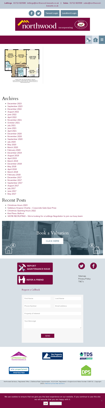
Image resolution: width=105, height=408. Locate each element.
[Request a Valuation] (95, 40)
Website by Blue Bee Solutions (55, 383)
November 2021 (15, 120)
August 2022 (13, 112)
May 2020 (12, 144)
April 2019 (12, 158)
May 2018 (12, 166)
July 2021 (12, 125)
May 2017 (12, 194)
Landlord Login (69, 13)
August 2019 (13, 155)
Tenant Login (52, 13)
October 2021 (14, 122)
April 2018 (12, 169)
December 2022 (15, 109)
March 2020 (13, 147)
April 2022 (12, 117)
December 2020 (15, 133)
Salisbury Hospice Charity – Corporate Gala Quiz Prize (32, 208)
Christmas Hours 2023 (17, 205)
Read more (56, 403)
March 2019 (13, 161)
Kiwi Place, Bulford (16, 213)
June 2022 (12, 114)
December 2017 (15, 177)
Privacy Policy (84, 279)
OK (45, 403)
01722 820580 (19, 3)
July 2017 (12, 188)
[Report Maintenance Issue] (88, 40)
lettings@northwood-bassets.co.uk (43, 3)
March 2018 (13, 172)
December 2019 (15, 153)
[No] (101, 400)
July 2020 (12, 142)
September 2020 (15, 139)
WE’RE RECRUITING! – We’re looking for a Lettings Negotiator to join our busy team (45, 216)
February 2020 (14, 150)
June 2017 (12, 191)
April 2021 (12, 131)
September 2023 (15, 106)
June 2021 (12, 128)
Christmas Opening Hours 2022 (22, 210)
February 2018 (14, 174)
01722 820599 (76, 3)
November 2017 (15, 180)
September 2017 (15, 183)
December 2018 (15, 163)
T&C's (81, 281)
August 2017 (13, 185)
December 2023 (15, 103)
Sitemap (82, 276)
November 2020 (15, 136)
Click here (52, 240)
